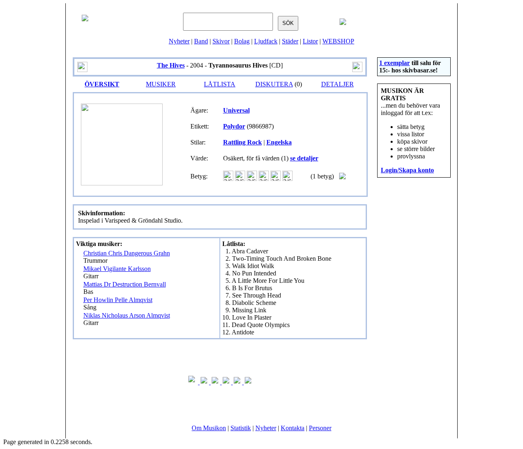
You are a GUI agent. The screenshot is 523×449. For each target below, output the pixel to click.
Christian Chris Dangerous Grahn (126, 253)
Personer (320, 427)
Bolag (242, 41)
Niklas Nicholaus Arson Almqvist (126, 315)
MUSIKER (161, 84)
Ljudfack (265, 41)
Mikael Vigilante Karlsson (117, 268)
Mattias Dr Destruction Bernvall (124, 284)
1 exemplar (394, 62)
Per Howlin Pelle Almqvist (117, 299)
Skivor (221, 41)
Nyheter (179, 41)
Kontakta (292, 427)
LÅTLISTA (219, 84)
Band (201, 41)
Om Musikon (209, 427)
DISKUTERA (274, 84)
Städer (290, 41)
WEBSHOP (338, 41)
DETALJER (337, 84)
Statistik (240, 427)
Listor (310, 41)
